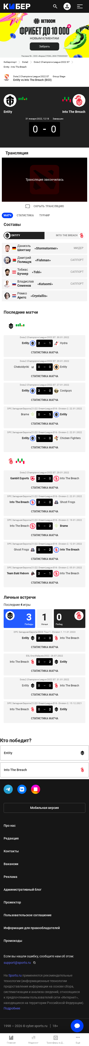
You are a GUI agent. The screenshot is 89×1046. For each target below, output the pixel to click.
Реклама (10, 877)
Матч (7, 215)
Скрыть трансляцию (49, 206)
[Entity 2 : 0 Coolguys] (23, 98)
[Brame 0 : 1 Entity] (21, 99)
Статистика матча (44, 352)
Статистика (25, 215)
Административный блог (23, 889)
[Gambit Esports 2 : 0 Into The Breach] (70, 100)
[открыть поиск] (55, 6)
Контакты (11, 851)
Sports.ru (15, 975)
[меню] (79, 6)
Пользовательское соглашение (28, 915)
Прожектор (12, 902)
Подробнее (12, 1008)
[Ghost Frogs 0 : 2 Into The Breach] (64, 98)
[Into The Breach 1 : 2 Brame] (66, 100)
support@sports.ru (17, 962)
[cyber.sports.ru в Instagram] (36, 790)
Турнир (44, 215)
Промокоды (13, 941)
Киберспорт (10, 62)
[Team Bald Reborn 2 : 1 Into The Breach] (63, 100)
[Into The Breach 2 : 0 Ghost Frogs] (68, 98)
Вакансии (11, 864)
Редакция (11, 838)
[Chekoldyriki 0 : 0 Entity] (24, 99)
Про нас (10, 825)
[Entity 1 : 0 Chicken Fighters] (19, 99)
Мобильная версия (44, 808)
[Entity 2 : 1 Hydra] (26, 99)
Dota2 (25, 62)
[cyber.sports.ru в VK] (22, 790)
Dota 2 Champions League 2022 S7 (52, 62)
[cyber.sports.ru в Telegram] (9, 790)
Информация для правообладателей (32, 928)
